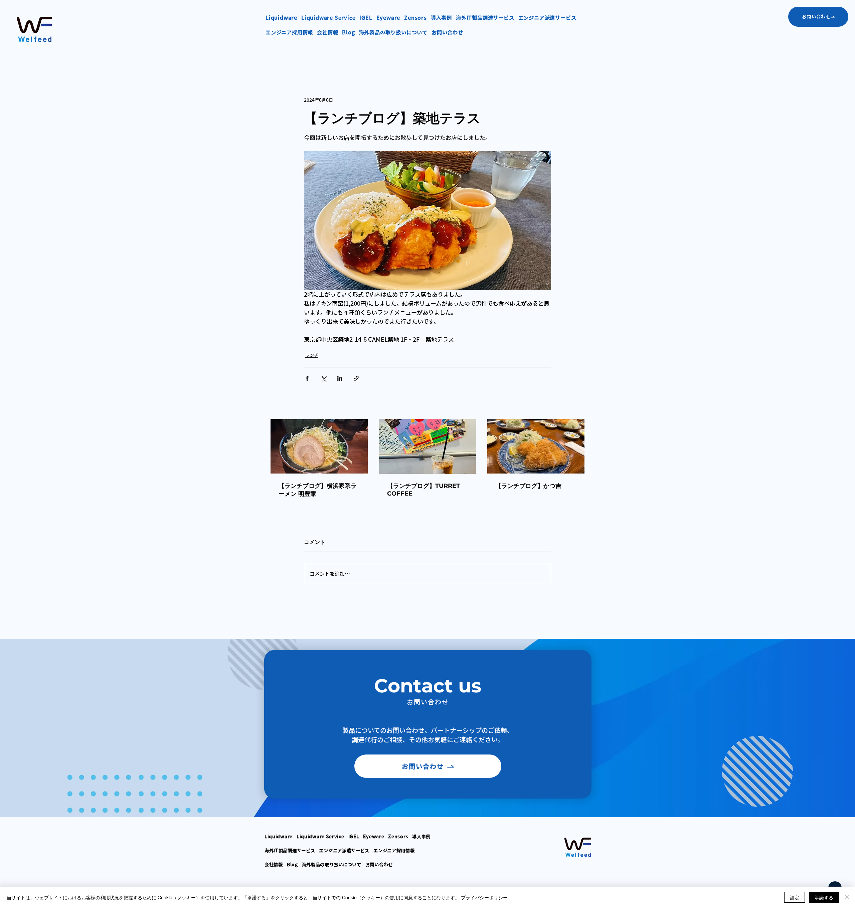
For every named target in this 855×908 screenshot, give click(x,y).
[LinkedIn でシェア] (340, 378)
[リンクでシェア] (356, 378)
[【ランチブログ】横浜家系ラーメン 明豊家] (319, 446)
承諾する (824, 897)
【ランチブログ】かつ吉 (528, 486)
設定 (794, 897)
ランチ (311, 355)
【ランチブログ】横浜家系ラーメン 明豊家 (318, 490)
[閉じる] (847, 897)
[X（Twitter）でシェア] (323, 378)
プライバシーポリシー (484, 897)
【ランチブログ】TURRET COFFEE (423, 489)
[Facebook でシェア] (307, 378)
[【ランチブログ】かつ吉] (535, 446)
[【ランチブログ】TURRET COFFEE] (427, 446)
